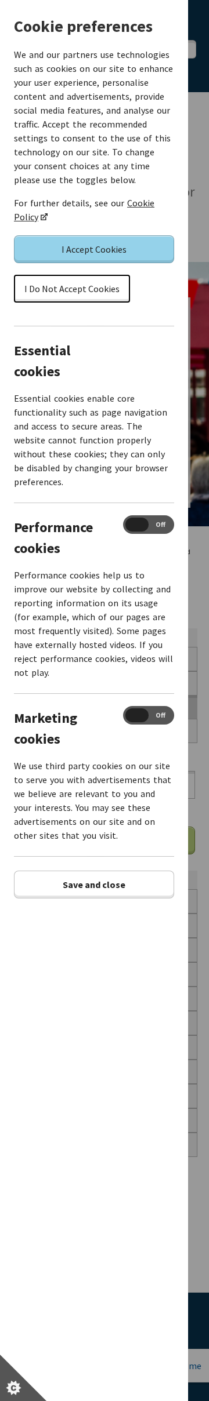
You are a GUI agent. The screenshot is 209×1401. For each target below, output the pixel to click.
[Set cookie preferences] (23, 1378)
